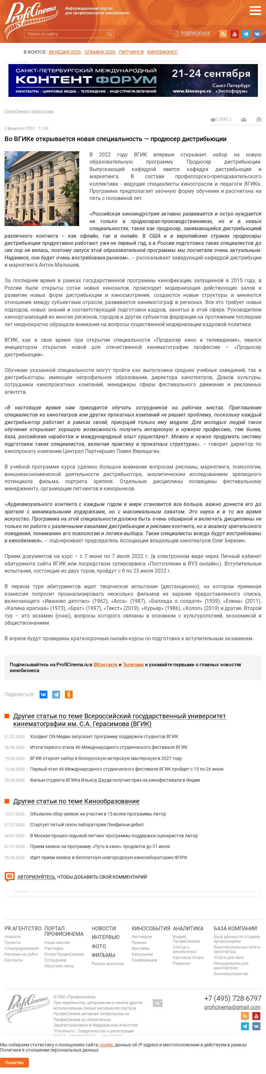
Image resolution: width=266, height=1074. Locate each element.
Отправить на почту (258, 119)
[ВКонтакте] (43, 694)
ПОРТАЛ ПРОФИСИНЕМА (63, 931)
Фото (99, 946)
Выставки (141, 948)
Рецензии (181, 963)
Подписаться (195, 33)
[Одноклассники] (69, 694)
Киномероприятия (231, 974)
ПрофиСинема (16, 111)
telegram (246, 34)
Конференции (144, 960)
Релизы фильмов (108, 963)
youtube (234, 34)
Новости (12, 937)
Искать (110, 34)
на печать (243, 120)
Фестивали (142, 937)
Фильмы (103, 955)
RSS (223, 34)
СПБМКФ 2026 (100, 52)
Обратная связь (59, 966)
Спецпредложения (22, 948)
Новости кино (42, 111)
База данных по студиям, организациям (237, 939)
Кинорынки (142, 954)
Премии (139, 942)
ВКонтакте (105, 665)
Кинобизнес (162, 52)
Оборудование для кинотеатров (231, 965)
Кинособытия (151, 928)
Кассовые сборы (188, 957)
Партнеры (53, 948)
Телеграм (133, 665)
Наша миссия (57, 942)
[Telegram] (56, 694)
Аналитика (188, 928)
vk (257, 34)
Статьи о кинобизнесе (184, 949)
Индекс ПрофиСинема (186, 939)
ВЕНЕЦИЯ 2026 (65, 52)
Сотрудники (55, 960)
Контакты (14, 960)
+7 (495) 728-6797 (232, 998)
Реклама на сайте (21, 954)
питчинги (131, 52)
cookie (106, 1044)
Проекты (13, 942)
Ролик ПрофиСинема (64, 954)
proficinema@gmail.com (232, 1007)
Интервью (105, 937)
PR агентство (23, 928)
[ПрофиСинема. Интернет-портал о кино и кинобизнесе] (31, 13)
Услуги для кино (229, 957)
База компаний (235, 928)
